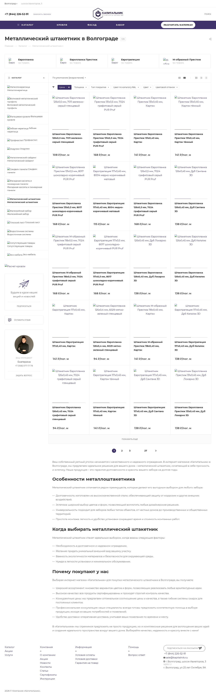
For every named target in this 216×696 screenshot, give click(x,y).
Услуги (9, 654)
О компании (47, 654)
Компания (46, 647)
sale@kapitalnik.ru (177, 657)
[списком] (201, 77)
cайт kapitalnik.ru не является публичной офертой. (68, 691)
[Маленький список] (179, 77)
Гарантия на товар (86, 662)
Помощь (133, 647)
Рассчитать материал (178, 25)
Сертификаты (48, 674)
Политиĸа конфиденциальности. (33, 694)
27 (145, 450)
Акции (9, 651)
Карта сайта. (102, 691)
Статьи (44, 670)
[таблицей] (206, 77)
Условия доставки (86, 658)
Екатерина (24, 361)
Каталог (10, 647)
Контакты (46, 666)
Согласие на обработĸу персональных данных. (135, 691)
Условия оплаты (85, 654)
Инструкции (47, 678)
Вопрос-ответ (136, 654)
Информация (83, 647)
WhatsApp (191, 14)
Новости (45, 662)
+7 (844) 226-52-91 (16, 14)
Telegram (183, 14)
